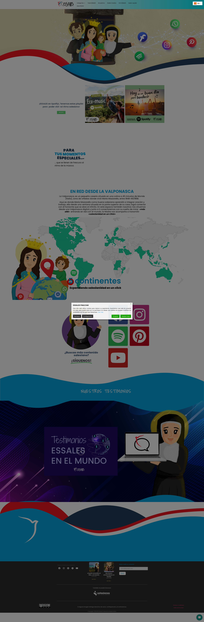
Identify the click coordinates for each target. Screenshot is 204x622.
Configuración (87, 316)
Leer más (100, 312)
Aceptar (115, 316)
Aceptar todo (126, 316)
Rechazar (77, 316)
